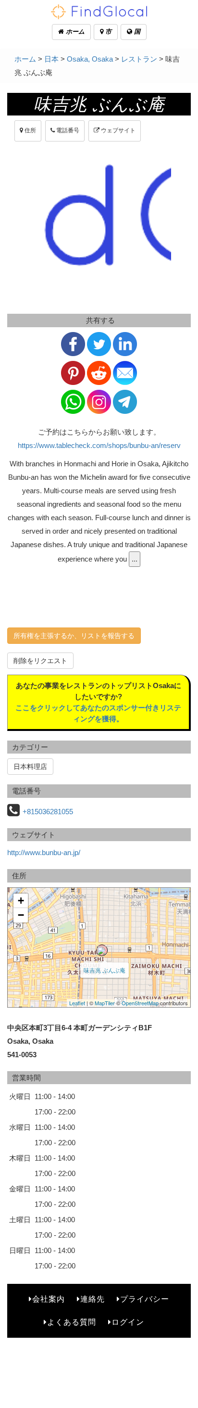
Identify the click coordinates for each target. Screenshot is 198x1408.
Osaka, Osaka (90, 59)
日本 (51, 59)
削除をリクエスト (40, 661)
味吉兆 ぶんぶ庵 (104, 970)
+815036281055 (48, 811)
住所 (29, 130)
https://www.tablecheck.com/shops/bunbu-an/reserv (99, 445)
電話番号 (67, 130)
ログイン (127, 1322)
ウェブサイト (117, 130)
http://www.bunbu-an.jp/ (43, 852)
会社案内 (48, 1299)
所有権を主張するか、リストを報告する (74, 636)
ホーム (74, 31)
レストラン (139, 59)
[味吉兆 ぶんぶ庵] (102, 950)
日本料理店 (30, 766)
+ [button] (21, 901)
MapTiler (105, 1003)
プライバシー (144, 1299)
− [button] (21, 915)
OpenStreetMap (140, 1003)
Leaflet (77, 1003)
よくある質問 (71, 1322)
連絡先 (92, 1299)
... (134, 559)
